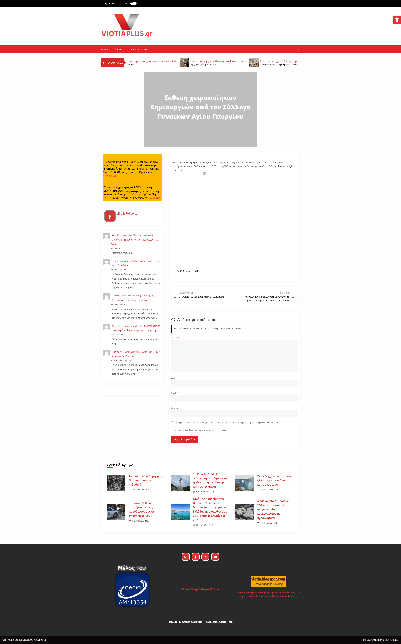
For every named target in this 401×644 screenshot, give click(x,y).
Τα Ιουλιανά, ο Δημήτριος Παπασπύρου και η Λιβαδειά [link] (146, 480)
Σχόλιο (175, 338)
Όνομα (175, 378)
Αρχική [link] (104, 49)
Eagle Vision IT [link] (391, 639)
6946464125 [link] (109, 175)
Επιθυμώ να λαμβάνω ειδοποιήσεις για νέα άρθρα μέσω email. (202, 430)
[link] (397, 20)
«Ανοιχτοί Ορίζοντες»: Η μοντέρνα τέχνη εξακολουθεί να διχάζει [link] (134, 240)
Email (174, 393)
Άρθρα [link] (118, 49)
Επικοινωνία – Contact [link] (139, 49)
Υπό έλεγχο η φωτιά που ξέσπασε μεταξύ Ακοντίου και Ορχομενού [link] (274, 480)
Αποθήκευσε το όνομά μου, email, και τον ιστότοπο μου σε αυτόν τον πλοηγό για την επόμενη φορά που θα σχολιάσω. (228, 422)
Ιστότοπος (175, 408)
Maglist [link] (367, 639)
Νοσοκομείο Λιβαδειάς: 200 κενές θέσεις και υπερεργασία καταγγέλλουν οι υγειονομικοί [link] (273, 509)
